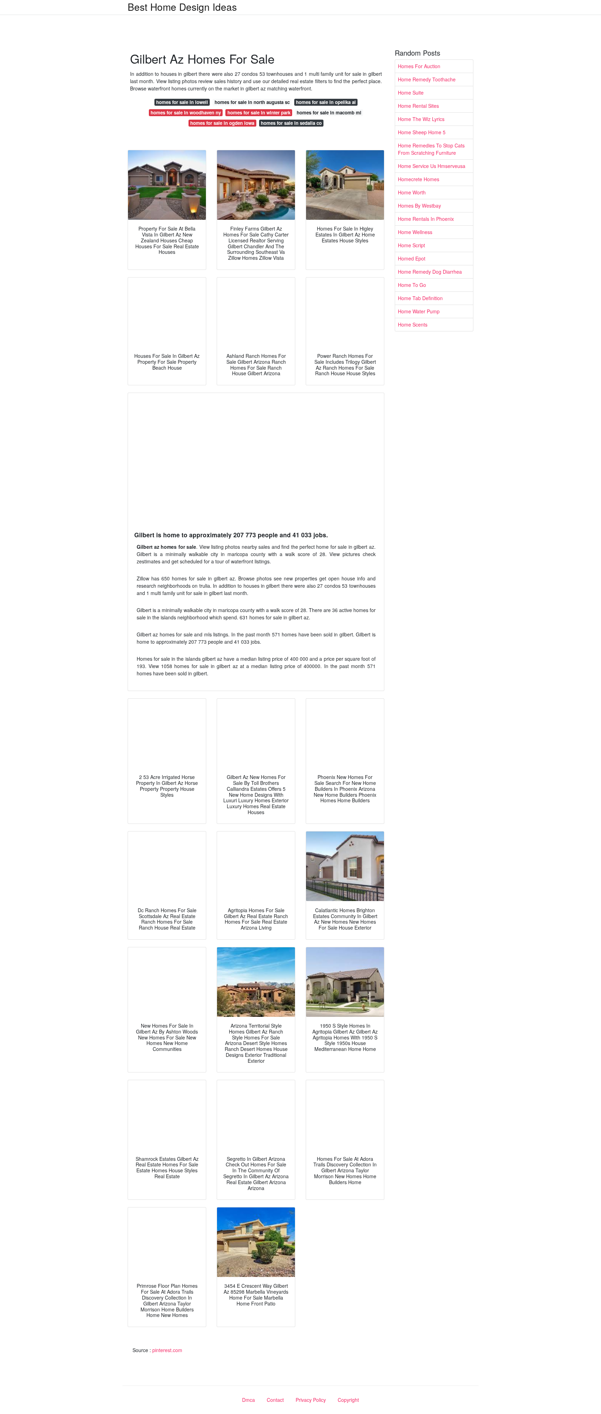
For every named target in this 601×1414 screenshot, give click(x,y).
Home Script (411, 245)
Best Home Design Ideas (182, 6)
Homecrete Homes (418, 179)
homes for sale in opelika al (326, 102)
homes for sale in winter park (258, 112)
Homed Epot (411, 258)
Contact (275, 1399)
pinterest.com (167, 1350)
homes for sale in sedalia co (291, 123)
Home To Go (412, 284)
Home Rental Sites (418, 105)
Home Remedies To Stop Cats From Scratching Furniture (431, 149)
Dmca (248, 1399)
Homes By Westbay (419, 205)
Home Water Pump (419, 311)
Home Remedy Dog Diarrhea (430, 271)
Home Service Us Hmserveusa (431, 165)
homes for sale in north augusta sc (252, 102)
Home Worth (412, 192)
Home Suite (411, 92)
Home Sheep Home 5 (422, 132)
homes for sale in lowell (182, 102)
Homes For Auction (419, 66)
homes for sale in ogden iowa (222, 123)
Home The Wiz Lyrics (421, 118)
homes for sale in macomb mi (329, 112)
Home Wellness (415, 231)
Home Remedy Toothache (427, 79)
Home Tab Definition (420, 298)
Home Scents (412, 324)
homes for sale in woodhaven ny (186, 112)
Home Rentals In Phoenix (426, 218)
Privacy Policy (311, 1399)
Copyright (348, 1399)
